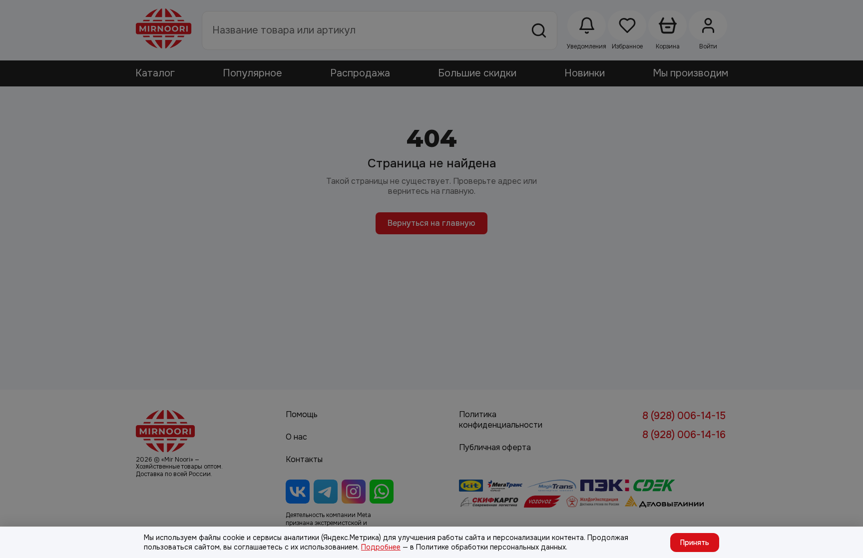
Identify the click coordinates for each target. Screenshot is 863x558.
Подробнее (381, 547)
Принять (694, 542)
